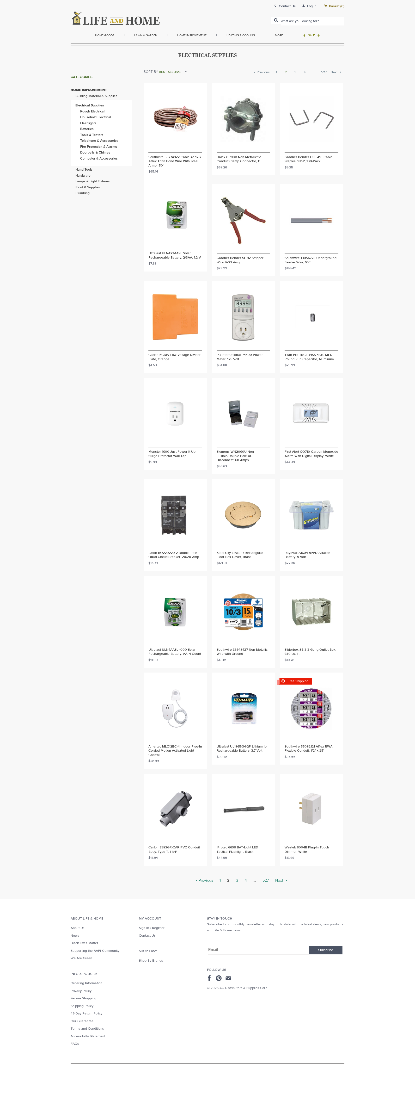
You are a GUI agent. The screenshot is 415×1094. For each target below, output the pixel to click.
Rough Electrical (92, 111)
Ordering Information (86, 983)
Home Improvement (192, 35)
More (279, 35)
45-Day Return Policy (86, 1013)
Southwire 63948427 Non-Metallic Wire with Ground (242, 652)
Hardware (83, 175)
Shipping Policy (82, 1006)
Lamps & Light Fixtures (92, 181)
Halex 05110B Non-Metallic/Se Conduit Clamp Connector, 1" (239, 159)
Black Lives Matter (84, 943)
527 (324, 72)
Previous (263, 72)
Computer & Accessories (99, 158)
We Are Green (81, 958)
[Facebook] (210, 978)
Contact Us (147, 935)
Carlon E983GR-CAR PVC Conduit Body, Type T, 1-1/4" (174, 850)
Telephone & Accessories (99, 141)
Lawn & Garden (145, 35)
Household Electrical (95, 117)
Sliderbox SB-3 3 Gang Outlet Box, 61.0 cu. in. (310, 652)
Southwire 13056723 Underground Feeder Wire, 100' (310, 260)
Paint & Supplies (87, 187)
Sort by (151, 71)
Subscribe (325, 950)
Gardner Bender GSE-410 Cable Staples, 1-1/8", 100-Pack (308, 159)
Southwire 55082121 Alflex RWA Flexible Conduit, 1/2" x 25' (308, 749)
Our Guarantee (82, 1021)
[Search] (276, 20)
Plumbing (82, 193)
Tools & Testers (91, 135)
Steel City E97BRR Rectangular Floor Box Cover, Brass (240, 555)
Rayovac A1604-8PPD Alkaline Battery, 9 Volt (307, 555)
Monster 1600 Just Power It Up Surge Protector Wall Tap (171, 454)
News (75, 935)
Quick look (175, 148)
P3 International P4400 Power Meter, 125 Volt (240, 357)
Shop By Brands (151, 960)
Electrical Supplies (89, 105)
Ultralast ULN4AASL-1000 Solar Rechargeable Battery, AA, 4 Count (174, 652)
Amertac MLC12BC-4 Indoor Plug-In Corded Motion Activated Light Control (175, 751)
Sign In (144, 928)
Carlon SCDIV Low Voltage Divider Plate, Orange (174, 357)
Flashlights (88, 123)
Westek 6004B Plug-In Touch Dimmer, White (307, 850)
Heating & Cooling (240, 35)
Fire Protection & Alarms (98, 147)
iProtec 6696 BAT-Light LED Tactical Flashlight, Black (237, 850)
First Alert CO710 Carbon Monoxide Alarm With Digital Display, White (311, 454)
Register (158, 928)
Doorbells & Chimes (95, 152)
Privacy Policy (81, 991)
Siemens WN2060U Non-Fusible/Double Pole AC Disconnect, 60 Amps (236, 456)
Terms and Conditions (87, 1028)
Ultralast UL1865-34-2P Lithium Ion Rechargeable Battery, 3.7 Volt (243, 749)
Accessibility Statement (88, 1036)
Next (334, 72)
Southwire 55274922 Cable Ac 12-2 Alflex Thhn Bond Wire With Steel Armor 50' (174, 161)
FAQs (75, 1044)
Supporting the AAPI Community (95, 951)
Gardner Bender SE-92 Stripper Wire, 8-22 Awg (240, 260)
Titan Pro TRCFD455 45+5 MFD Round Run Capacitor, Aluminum (309, 357)
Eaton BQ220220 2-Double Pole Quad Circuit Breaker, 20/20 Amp (173, 555)
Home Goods (104, 35)
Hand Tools (83, 169)
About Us (78, 928)
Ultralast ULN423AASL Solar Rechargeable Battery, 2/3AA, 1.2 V (174, 255)
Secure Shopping (83, 998)
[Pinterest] (219, 978)
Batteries (87, 129)
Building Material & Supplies (96, 96)
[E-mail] (229, 978)
